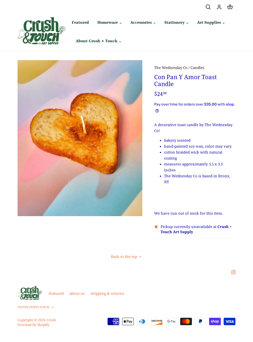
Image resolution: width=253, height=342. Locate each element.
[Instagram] (233, 271)
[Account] (219, 7)
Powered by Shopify (33, 324)
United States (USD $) (33, 307)
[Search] (208, 7)
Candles (197, 67)
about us (77, 293)
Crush (51, 320)
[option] (80, 138)
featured (56, 293)
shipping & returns (107, 293)
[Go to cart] (230, 7)
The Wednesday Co (171, 67)
